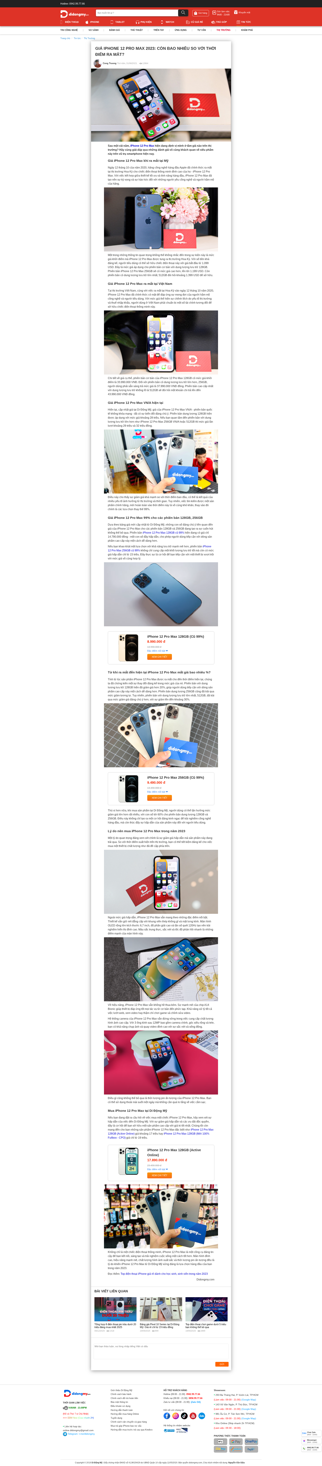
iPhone (94, 22)
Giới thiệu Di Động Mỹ (121, 1390)
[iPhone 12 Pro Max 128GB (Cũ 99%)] (128, 648)
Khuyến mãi (244, 12)
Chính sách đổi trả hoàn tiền (124, 1398)
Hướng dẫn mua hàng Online (125, 1414)
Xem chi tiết (159, 656)
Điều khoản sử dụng (120, 1406)
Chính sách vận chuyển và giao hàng (129, 1422)
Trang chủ (65, 38)
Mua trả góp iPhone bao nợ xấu (126, 1426)
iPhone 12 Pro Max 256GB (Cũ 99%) (175, 777)
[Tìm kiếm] (183, 13)
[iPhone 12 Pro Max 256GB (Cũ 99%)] (128, 788)
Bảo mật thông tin (119, 1402)
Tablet (120, 22)
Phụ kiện (146, 22)
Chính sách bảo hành (121, 1394)
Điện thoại (72, 22)
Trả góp (221, 22)
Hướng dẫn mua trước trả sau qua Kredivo (131, 1429)
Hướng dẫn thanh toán (122, 1410)
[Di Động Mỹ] (74, 13)
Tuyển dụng (116, 1418)
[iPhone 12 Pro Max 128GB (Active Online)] (128, 1161)
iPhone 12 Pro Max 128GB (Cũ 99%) (175, 636)
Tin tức (246, 22)
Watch (170, 22)
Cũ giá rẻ (197, 22)
